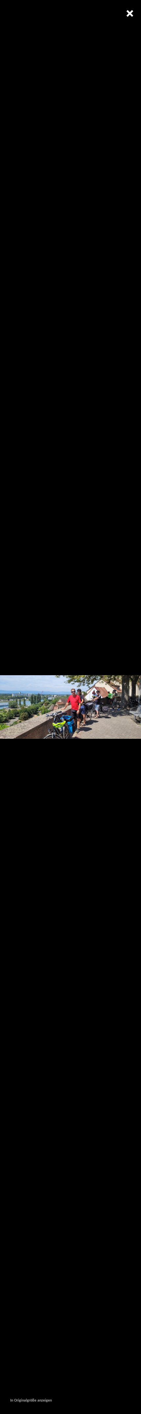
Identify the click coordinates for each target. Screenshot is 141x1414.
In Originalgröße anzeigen (31, 1401)
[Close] (129, 13)
